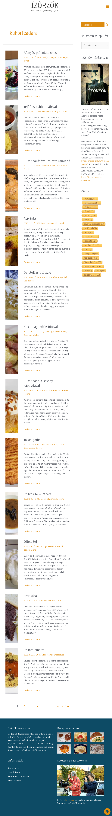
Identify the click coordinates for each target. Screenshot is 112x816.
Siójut (61, 444)
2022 (38, 331)
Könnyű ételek (59, 331)
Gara (43, 223)
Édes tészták (47, 654)
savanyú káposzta (94, 224)
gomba (90, 215)
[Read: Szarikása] (11, 618)
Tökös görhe (32, 440)
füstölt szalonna (93, 266)
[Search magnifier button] (106, 24)
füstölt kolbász (92, 262)
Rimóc (44, 600)
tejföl (88, 232)
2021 (37, 498)
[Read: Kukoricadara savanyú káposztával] (11, 405)
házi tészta (91, 258)
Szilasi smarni (34, 650)
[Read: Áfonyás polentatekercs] (11, 75)
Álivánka (30, 218)
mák (88, 270)
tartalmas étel (92, 245)
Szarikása (30, 596)
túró (88, 211)
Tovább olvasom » (32, 96)
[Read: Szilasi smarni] (11, 670)
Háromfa (45, 165)
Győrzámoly (47, 331)
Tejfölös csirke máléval (40, 106)
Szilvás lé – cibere (37, 494)
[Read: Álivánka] (11, 240)
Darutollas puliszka (38, 272)
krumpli (90, 198)
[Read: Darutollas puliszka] (11, 295)
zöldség (90, 207)
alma (100, 270)
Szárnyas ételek (59, 111)
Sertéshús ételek (56, 600)
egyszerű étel (92, 275)
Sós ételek (28, 280)
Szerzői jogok (14, 772)
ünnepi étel (91, 253)
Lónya (61, 498)
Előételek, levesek (49, 498)
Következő (62, 706)
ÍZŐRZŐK (45, 5)
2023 (38, 165)
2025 (38, 57)
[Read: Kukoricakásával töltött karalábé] (11, 185)
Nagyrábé (62, 277)
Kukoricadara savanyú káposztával (39, 383)
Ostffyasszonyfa (49, 57)
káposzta (90, 241)
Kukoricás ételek (57, 165)
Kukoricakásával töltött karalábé (47, 161)
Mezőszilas (59, 654)
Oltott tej (30, 541)
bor (87, 249)
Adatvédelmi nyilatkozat (18, 776)
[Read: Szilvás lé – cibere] (11, 513)
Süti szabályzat (14, 780)
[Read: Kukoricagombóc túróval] (11, 349)
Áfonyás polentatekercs (40, 52)
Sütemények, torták (55, 223)
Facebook (69, 799)
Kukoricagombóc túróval (41, 326)
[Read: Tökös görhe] (11, 462)
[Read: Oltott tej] (11, 564)
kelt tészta (91, 202)
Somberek (46, 111)
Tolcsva (27, 393)
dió (88, 219)
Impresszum (13, 768)
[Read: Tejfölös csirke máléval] (11, 129)
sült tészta (90, 236)
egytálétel (90, 228)
